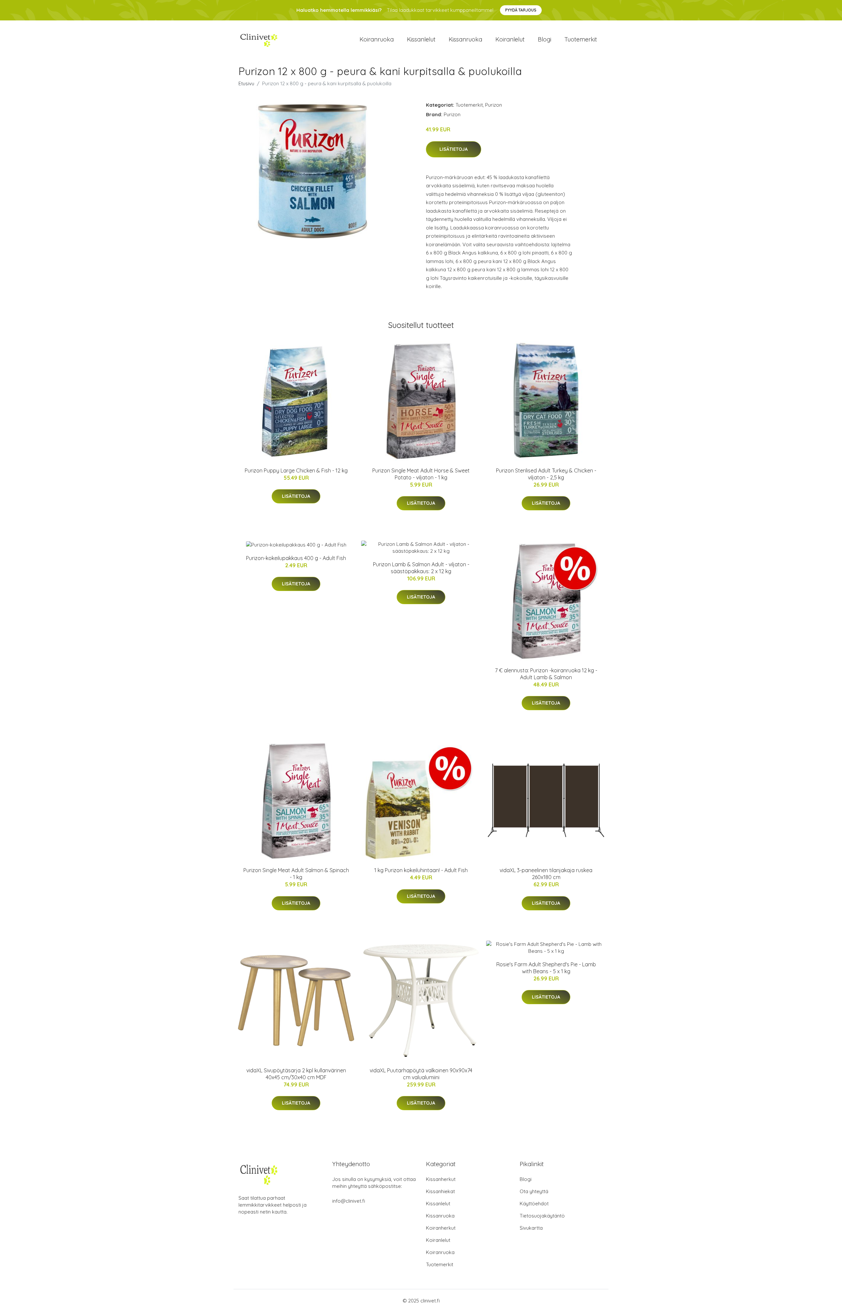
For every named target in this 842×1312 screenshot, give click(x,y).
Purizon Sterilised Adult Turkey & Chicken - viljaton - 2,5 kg (546, 474)
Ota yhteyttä (534, 1191)
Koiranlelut (510, 39)
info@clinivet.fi (348, 1201)
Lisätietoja (453, 149)
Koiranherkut (441, 1228)
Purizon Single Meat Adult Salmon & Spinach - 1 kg (296, 873)
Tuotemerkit (580, 39)
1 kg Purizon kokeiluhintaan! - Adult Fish (421, 870)
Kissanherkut (441, 1179)
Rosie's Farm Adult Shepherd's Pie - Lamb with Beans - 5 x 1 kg (546, 968)
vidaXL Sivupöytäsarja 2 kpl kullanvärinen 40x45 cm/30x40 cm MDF (296, 1074)
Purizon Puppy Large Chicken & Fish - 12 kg (296, 470)
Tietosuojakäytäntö (542, 1216)
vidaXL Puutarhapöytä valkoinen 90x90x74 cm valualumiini (421, 1074)
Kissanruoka (465, 39)
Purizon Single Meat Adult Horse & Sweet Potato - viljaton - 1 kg (421, 474)
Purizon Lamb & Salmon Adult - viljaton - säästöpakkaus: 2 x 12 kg (421, 568)
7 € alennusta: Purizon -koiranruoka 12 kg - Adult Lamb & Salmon (546, 674)
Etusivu (246, 83)
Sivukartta (531, 1228)
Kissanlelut (421, 39)
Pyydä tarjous (520, 10)
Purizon (493, 105)
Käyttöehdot (534, 1203)
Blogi (544, 39)
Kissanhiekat (440, 1191)
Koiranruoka (376, 39)
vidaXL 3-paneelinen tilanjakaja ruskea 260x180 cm (546, 873)
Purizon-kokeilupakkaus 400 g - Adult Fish (296, 558)
